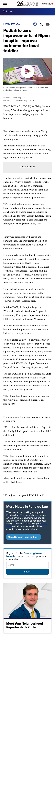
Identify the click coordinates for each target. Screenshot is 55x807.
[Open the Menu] (4, 4)
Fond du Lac (11, 23)
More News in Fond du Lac (23, 537)
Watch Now (47, 4)
